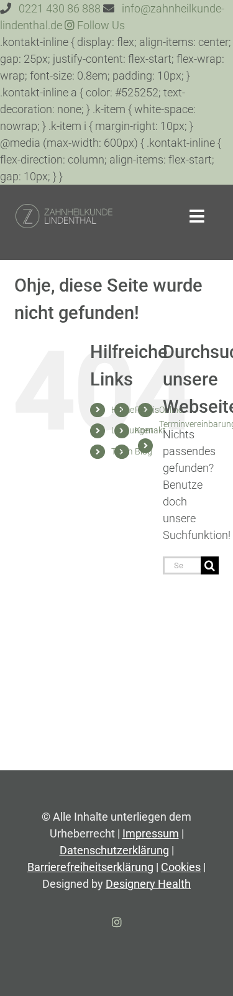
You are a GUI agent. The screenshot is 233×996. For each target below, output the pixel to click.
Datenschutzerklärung (114, 850)
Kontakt (150, 430)
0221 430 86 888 (60, 8)
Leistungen (132, 430)
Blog (143, 451)
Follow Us (100, 25)
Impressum (150, 833)
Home (122, 410)
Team (121, 451)
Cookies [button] (181, 867)
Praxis (147, 410)
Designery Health (148, 883)
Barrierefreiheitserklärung (90, 867)
